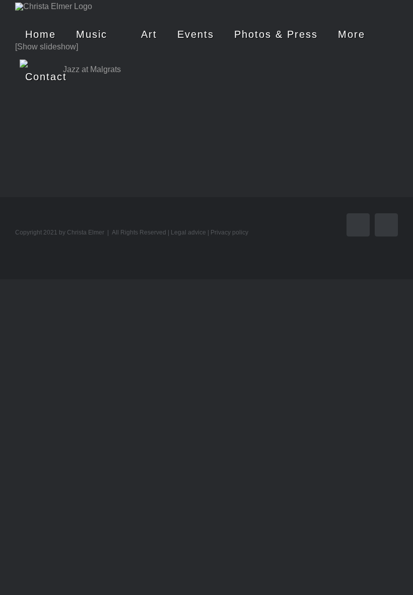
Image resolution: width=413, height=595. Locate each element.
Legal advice (188, 232)
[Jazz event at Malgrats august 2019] (88, 107)
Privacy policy (229, 232)
